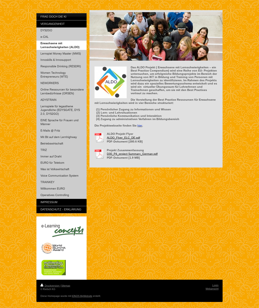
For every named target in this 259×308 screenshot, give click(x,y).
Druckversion (52, 285)
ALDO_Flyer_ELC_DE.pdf (123, 137)
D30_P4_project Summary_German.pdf (132, 153)
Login (215, 285)
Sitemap (65, 285)
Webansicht (212, 288)
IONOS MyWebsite (82, 296)
